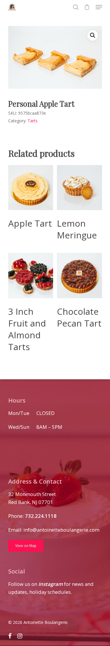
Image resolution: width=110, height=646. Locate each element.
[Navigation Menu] (99, 7)
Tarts (33, 120)
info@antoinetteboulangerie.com (61, 529)
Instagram (50, 584)
